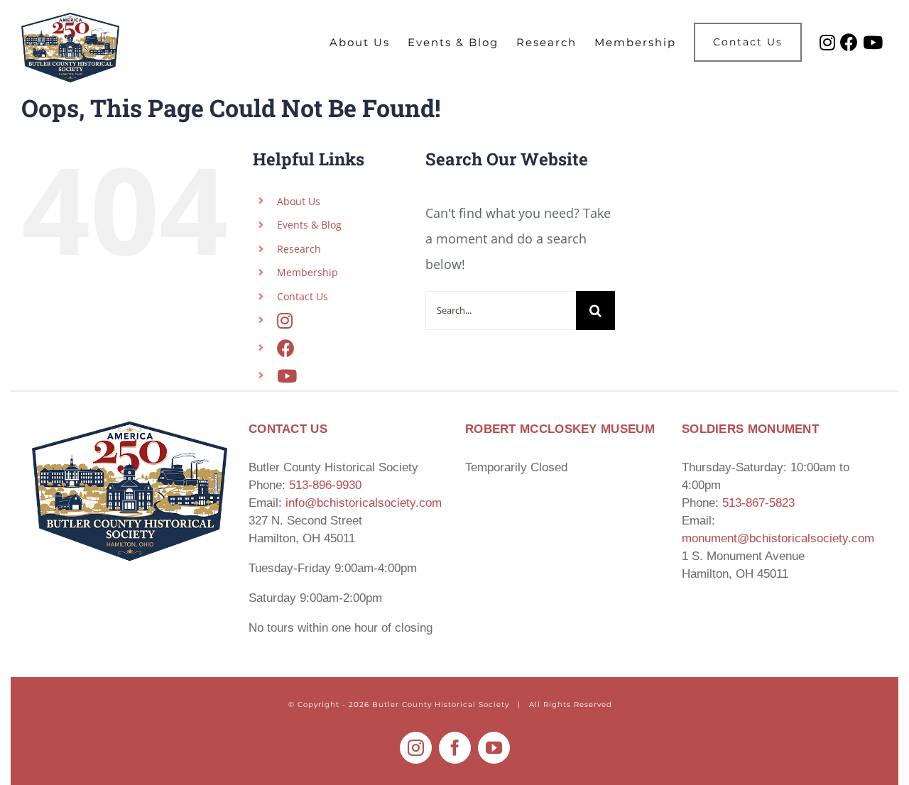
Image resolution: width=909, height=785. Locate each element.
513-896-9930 (325, 485)
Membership (307, 272)
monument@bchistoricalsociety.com (778, 538)
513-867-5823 (758, 503)
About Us (298, 201)
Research (299, 249)
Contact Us (302, 296)
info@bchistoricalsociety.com (363, 503)
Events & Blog (309, 224)
